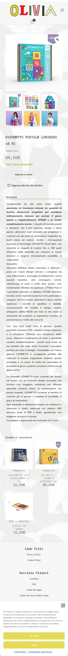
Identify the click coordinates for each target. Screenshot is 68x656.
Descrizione (11, 197)
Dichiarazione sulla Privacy (40, 652)
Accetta (34, 635)
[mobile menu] (62, 10)
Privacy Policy (34, 554)
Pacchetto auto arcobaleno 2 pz (19, 478)
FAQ (34, 584)
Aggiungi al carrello (23, 174)
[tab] (34, 197)
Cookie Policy (20, 652)
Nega (34, 645)
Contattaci (34, 579)
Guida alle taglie (34, 590)
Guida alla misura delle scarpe (34, 595)
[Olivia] (33, 10)
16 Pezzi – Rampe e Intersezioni (49, 478)
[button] (63, 605)
